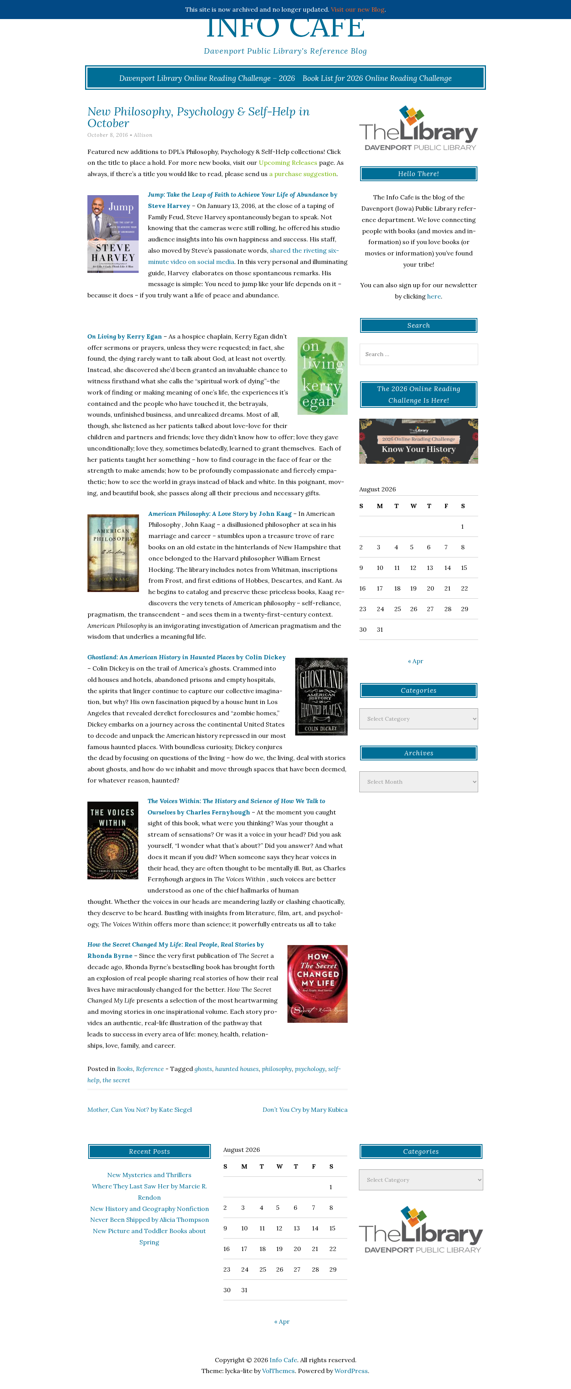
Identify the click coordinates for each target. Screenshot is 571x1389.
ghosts (203, 1069)
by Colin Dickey (186, 657)
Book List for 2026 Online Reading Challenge (377, 78)
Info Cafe (285, 25)
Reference (150, 1069)
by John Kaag (220, 513)
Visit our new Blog (358, 9)
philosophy (277, 1069)
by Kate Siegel (139, 1109)
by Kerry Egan (124, 336)
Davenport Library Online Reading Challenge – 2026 (207, 78)
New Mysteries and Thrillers (149, 1175)
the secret (116, 1080)
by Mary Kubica (305, 1109)
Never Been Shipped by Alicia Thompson (149, 1219)
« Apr (415, 661)
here (434, 296)
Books (125, 1069)
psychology (310, 1069)
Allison (143, 135)
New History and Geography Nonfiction (149, 1209)
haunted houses (237, 1069)
